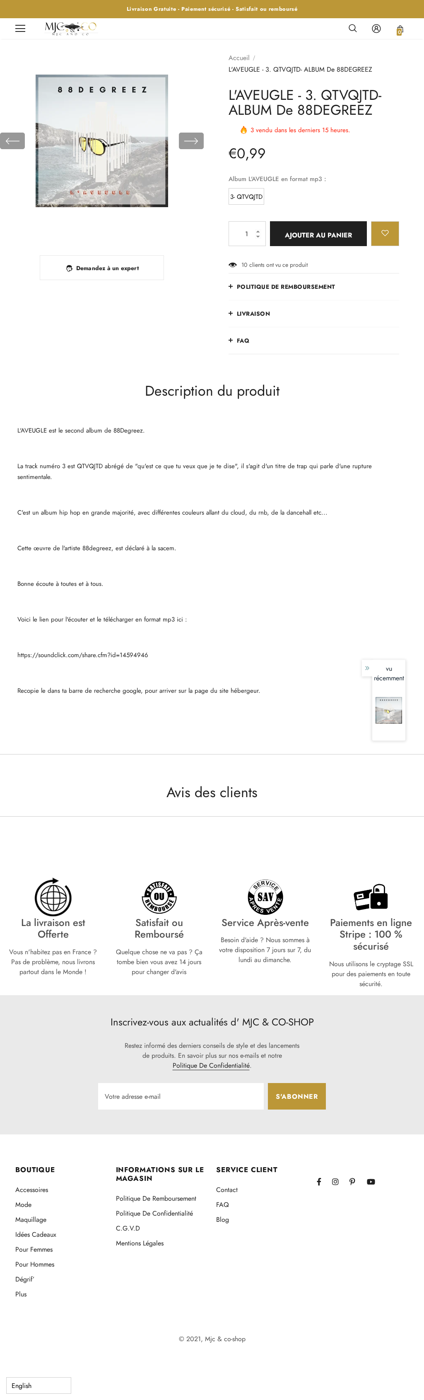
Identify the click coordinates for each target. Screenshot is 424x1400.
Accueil (239, 58)
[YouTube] (374, 1181)
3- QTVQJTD (246, 196)
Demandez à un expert (107, 268)
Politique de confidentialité (211, 1065)
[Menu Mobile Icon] (20, 29)
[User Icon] (376, 28)
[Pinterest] (356, 1181)
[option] (102, 141)
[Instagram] (339, 1181)
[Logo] (71, 28)
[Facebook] (324, 1181)
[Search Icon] (353, 28)
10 (244, 265)
